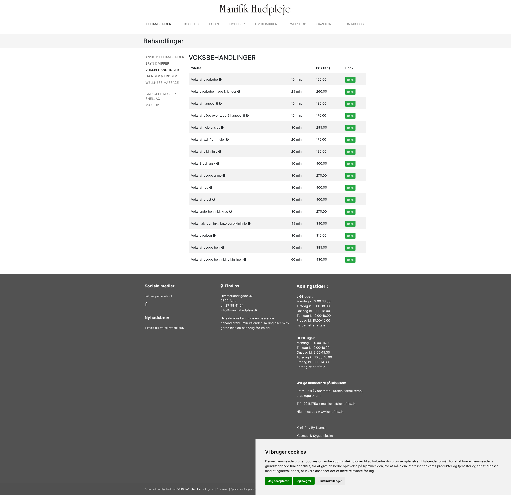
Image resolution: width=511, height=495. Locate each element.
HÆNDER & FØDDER (161, 76)
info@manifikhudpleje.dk (239, 310)
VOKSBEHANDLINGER (162, 70)
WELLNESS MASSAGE (162, 83)
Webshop (298, 24)
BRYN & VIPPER (157, 63)
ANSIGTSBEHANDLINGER (165, 57)
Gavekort (324, 24)
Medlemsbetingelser (203, 489)
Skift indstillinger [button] (330, 481)
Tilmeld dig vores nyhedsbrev (164, 327)
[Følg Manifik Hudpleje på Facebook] (146, 305)
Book (350, 79)
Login (214, 24)
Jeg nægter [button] (303, 481)
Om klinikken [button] (266, 24)
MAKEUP (152, 105)
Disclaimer (223, 489)
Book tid (191, 24)
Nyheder (237, 24)
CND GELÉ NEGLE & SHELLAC (161, 96)
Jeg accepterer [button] (278, 481)
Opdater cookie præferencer (246, 489)
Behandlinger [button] (158, 24)
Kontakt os (354, 24)
